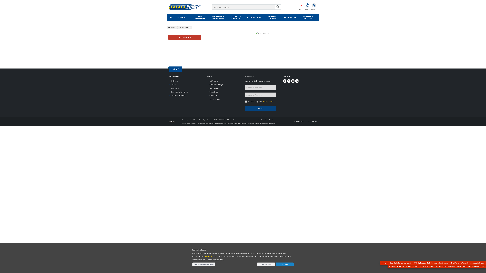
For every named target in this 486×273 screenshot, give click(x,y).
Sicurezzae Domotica (236, 17)
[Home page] (173, 121)
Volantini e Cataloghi (216, 85)
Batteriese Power (272, 17)
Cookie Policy (312, 121)
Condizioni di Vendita (178, 96)
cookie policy (208, 256)
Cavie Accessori (200, 17)
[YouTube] (293, 81)
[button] (203, 264)
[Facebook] (284, 81)
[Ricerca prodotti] (278, 7)
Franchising (175, 88)
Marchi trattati (214, 88)
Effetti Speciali (185, 27)
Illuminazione (254, 17)
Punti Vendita (213, 81)
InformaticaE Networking (218, 17)
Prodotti (173, 27)
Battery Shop (213, 92)
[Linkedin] (297, 81)
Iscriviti (260, 108)
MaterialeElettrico (308, 17)
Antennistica (290, 17)
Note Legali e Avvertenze (179, 92)
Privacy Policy (268, 101)
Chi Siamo (174, 81)
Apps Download (214, 99)
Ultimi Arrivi (213, 96)
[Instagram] (288, 81)
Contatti (173, 85)
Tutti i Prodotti (178, 17)
